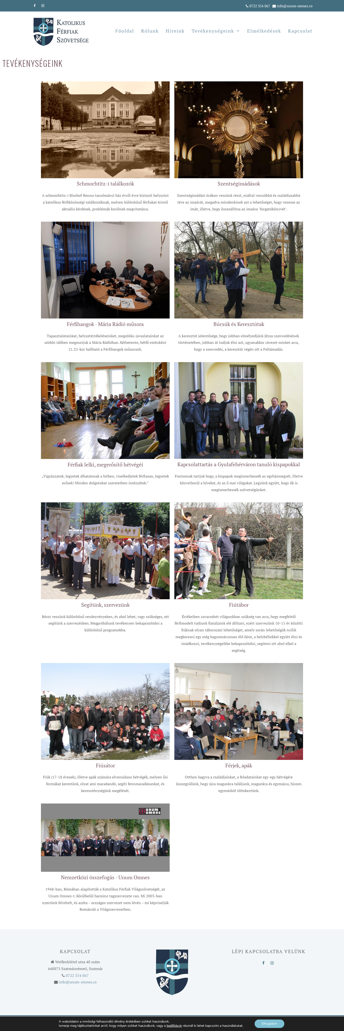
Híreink (175, 31)
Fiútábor (239, 604)
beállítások (174, 1026)
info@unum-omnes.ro (294, 6)
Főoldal (124, 31)
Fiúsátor (105, 765)
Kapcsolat (300, 31)
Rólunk (150, 31)
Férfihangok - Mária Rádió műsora (105, 324)
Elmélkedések (264, 31)
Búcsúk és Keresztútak (238, 324)
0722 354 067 (259, 6)
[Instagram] (43, 4)
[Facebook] (35, 4)
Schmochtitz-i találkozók (105, 183)
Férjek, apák (238, 765)
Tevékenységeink (213, 31)
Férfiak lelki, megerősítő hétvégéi (105, 464)
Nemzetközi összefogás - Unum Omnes (105, 877)
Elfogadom (269, 1023)
